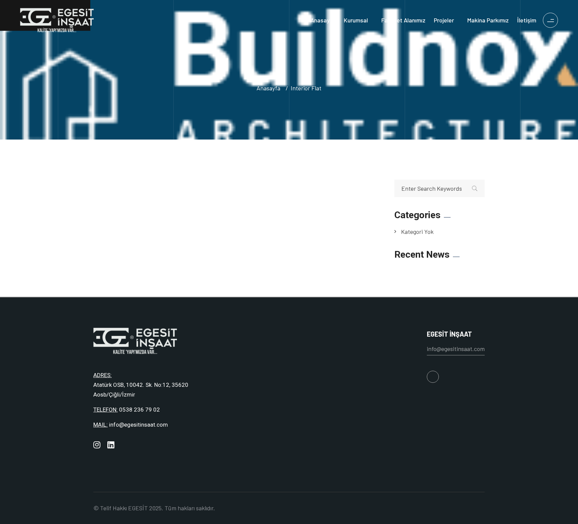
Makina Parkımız (488, 20)
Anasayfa (322, 20)
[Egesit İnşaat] (57, 19)
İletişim (526, 20)
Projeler (444, 20)
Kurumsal (356, 20)
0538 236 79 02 (139, 409)
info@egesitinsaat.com (138, 424)
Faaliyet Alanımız (403, 20)
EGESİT (138, 508)
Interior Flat (306, 88)
